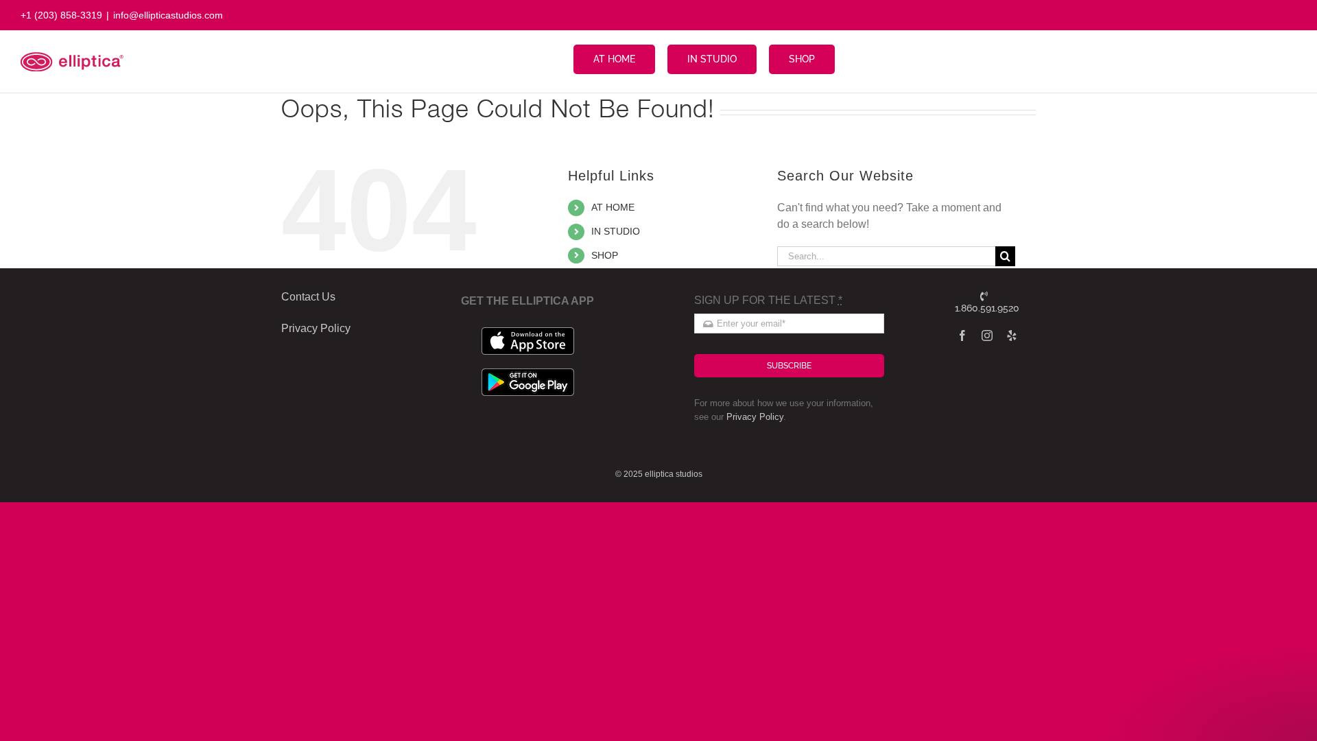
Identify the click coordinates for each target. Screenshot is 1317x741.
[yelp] (1011, 335)
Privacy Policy (754, 417)
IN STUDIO (615, 231)
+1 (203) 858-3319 (61, 15)
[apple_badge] (528, 332)
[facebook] (962, 335)
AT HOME (612, 207)
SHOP (604, 255)
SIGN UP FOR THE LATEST (768, 300)
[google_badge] (528, 373)
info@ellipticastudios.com (168, 15)
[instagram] (987, 335)
